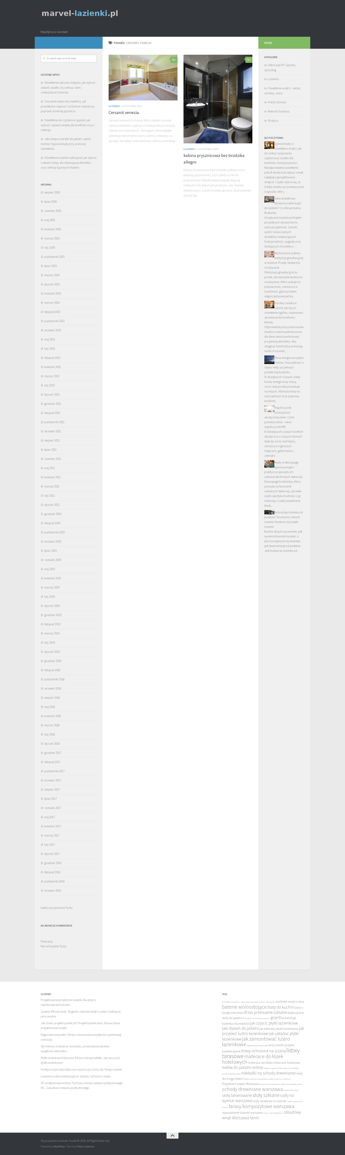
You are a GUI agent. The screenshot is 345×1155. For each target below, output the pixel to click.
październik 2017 (54, 771)
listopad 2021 (52, 413)
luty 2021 (49, 495)
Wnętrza (273, 120)
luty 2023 (49, 348)
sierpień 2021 (52, 440)
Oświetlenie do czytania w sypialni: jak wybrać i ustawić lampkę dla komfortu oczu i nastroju (67, 125)
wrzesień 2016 (52, 890)
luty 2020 (49, 596)
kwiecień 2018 (52, 716)
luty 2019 (49, 642)
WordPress (59, 1146)
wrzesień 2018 (52, 688)
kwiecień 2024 (52, 293)
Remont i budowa (278, 111)
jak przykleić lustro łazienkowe (263, 1031)
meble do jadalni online (242, 1067)
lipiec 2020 (50, 551)
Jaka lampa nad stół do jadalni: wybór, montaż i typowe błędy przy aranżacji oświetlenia (66, 144)
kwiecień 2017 (52, 826)
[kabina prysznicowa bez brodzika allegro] (217, 99)
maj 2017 (49, 817)
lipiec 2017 (50, 799)
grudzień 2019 (52, 615)
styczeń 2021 (52, 505)
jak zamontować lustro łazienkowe (256, 1042)
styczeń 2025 (52, 284)
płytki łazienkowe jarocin (291, 1084)
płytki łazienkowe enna (270, 1084)
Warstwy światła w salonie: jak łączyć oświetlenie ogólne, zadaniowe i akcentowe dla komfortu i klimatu (283, 312)
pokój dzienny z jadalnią (279, 1079)
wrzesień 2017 (52, 780)
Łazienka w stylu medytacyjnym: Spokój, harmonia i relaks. (76, 1076)
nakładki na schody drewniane (267, 1073)
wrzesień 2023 (52, 330)
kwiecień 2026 (52, 229)
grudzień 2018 (52, 661)
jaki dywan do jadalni (240, 1028)
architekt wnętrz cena (289, 1001)
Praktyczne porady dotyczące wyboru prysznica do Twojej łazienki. (81, 1069)
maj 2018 (49, 707)
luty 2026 (49, 247)
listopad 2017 (52, 762)
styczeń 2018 (52, 743)
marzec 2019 (51, 633)
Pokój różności (277, 102)
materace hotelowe (286, 1063)
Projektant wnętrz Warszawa (240, 1084)
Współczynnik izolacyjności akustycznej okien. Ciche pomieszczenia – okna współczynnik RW (279, 417)
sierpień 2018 (52, 698)
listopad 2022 (52, 358)
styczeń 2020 (52, 606)
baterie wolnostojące (244, 1007)
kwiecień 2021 (52, 477)
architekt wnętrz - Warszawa (262, 1002)
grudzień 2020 (52, 514)
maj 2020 (49, 569)
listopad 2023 (52, 312)
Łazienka (114, 106)
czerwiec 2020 (52, 560)
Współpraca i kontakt (54, 32)
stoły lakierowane (237, 1095)
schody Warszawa (291, 1090)
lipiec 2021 (50, 449)
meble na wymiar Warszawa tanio (277, 1068)
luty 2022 (49, 385)
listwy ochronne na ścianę (263, 1051)
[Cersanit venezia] (143, 77)
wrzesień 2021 (52, 431)
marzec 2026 (51, 238)
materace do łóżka (260, 1063)
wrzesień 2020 (52, 541)
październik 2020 (54, 532)
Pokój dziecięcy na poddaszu (256, 1079)
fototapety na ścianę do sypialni (256, 1018)
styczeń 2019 (52, 652)
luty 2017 (49, 844)
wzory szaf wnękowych (273, 1113)
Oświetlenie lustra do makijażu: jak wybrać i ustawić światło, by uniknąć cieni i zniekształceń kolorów (68, 87)
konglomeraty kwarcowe (257, 1045)
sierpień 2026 (52, 192)
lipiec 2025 (50, 266)
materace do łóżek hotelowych (252, 1059)
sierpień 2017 (52, 789)
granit (276, 1017)
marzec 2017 (51, 835)
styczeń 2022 (52, 394)
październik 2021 (54, 422)
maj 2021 (49, 468)
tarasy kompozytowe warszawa (261, 1106)
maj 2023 (49, 339)
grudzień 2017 (52, 753)
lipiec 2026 (50, 201)
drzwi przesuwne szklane (265, 1012)
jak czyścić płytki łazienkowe (274, 1023)
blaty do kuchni (280, 1007)
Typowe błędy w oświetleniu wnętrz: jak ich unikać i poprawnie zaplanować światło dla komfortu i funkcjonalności (282, 153)
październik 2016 (54, 881)
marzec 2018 (51, 725)
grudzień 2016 (52, 863)
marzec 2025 (51, 275)
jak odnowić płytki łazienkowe (279, 1029)
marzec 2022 (51, 376)
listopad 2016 (52, 872)
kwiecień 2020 (52, 578)
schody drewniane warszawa (252, 1089)
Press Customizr (85, 1146)
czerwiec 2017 (52, 808)
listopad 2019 (52, 624)
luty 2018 (49, 734)
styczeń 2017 (52, 854)
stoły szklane (266, 1095)
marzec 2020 (51, 587)
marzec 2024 (51, 303)
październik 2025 (54, 257)
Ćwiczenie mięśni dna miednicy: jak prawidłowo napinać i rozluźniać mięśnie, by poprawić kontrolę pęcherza (68, 106)
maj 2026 (49, 220)
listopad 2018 (52, 670)
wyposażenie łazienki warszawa (242, 1112)
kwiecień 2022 (52, 367)
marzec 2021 (51, 486)
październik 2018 (54, 679)
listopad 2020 (52, 523)
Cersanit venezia (124, 112)
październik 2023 (54, 321)
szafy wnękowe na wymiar (270, 1101)
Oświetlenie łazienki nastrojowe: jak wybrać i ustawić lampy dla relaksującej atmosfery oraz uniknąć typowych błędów (69, 162)
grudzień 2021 (52, 404)
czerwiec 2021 (52, 459)
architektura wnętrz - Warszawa (236, 1002)
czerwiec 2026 (52, 211)
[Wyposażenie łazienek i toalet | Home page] (80, 13)
